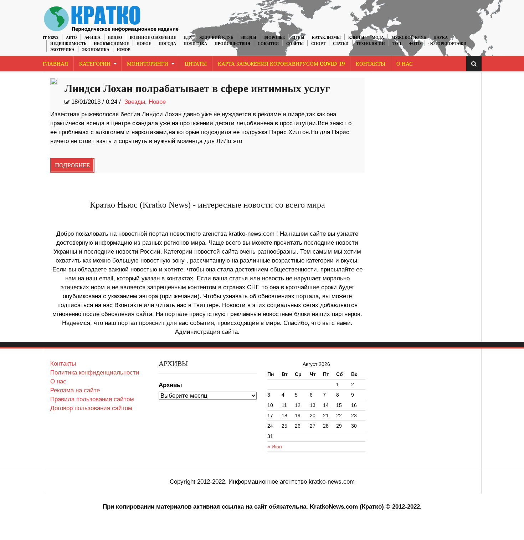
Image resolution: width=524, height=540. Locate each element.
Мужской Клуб (408, 37)
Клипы (356, 37)
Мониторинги (147, 64)
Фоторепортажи (447, 43)
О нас (58, 381)
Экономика (95, 49)
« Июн (274, 446)
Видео (115, 37)
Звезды (248, 37)
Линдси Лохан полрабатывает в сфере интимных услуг (197, 88)
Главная (55, 64)
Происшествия (232, 43)
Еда (188, 37)
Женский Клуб (216, 37)
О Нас (404, 64)
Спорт (318, 43)
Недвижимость (68, 43)
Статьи (341, 43)
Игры (298, 37)
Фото (415, 43)
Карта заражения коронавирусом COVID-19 (281, 64)
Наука (440, 37)
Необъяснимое (111, 43)
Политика (195, 43)
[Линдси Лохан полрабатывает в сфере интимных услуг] (53, 81)
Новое (144, 43)
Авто (71, 37)
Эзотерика (62, 49)
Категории (95, 64)
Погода (167, 43)
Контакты (370, 64)
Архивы (170, 385)
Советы (295, 43)
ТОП (396, 43)
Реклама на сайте (75, 390)
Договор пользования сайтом (91, 408)
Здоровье (274, 37)
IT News (50, 37)
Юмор (123, 49)
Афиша (92, 37)
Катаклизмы (326, 37)
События (268, 43)
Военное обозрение (153, 37)
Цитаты (196, 64)
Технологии (370, 43)
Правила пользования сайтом (92, 399)
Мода (378, 37)
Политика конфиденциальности (94, 372)
